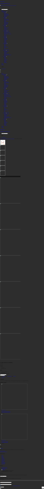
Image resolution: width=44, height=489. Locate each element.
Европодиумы (5, 28)
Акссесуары (5, 42)
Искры (5, 45)
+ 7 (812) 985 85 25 (4, 137)
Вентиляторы (5, 106)
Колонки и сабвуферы (6, 14)
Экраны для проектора (6, 116)
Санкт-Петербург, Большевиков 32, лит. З (5, 3)
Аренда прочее (4, 56)
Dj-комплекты (5, 37)
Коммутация (5, 24)
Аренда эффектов (3, 462)
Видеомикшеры (6, 51)
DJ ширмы (5, 41)
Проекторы (5, 53)
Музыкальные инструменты (7, 32)
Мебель (5, 120)
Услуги (2, 63)
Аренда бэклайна (5, 93)
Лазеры (5, 20)
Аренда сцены (4, 25)
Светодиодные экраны (6, 113)
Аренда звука (4, 12)
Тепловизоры (5, 62)
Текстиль (5, 58)
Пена (4, 110)
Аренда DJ (3, 461)
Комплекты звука (6, 76)
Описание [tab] (3, 377)
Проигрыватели (6, 39)
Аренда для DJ (4, 99)
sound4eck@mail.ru (2, 1)
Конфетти (5, 46)
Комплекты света (6, 86)
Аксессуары (5, 35)
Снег (4, 48)
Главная (2, 10)
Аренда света (4, 17)
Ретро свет (5, 21)
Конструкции (5, 29)
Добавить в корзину (2, 375)
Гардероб (5, 61)
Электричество (5, 59)
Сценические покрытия (6, 92)
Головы (5, 18)
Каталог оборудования (4, 11)
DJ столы (5, 103)
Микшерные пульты (6, 15)
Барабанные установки (6, 31)
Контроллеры (5, 38)
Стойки (5, 34)
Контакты (3, 127)
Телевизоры (5, 52)
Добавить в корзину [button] (4, 440)
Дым (4, 44)
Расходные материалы (6, 49)
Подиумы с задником (6, 27)
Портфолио (3, 457)
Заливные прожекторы (6, 82)
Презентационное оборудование (7, 117)
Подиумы (5, 89)
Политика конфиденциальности (3, 477)
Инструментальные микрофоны (7, 96)
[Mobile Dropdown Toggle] (6, 25)
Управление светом (6, 22)
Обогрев (5, 123)
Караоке (5, 75)
